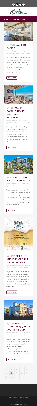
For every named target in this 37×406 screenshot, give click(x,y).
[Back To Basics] (18, 31)
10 (6, 377)
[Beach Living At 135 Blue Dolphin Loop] (18, 310)
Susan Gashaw (13, 53)
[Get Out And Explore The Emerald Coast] (18, 235)
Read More (12, 78)
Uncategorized (24, 51)
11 (11, 377)
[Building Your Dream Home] (18, 164)
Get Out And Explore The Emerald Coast (17, 259)
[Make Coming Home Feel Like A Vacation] (18, 94)
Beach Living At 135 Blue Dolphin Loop (18, 326)
